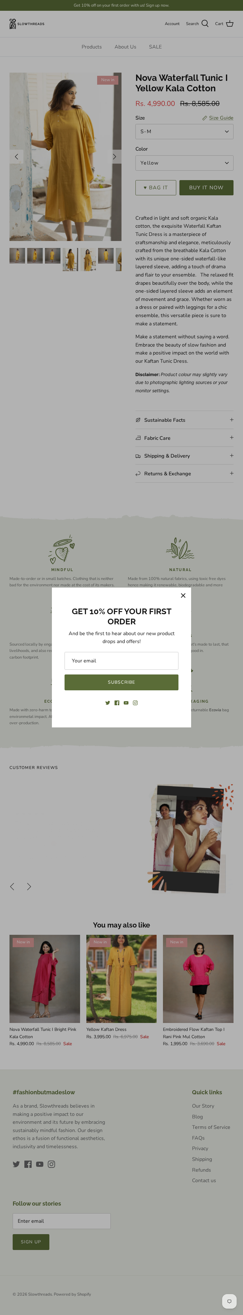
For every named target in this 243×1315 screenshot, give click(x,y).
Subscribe (121, 682)
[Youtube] (126, 702)
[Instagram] (135, 702)
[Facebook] (117, 702)
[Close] (183, 595)
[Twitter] (107, 702)
